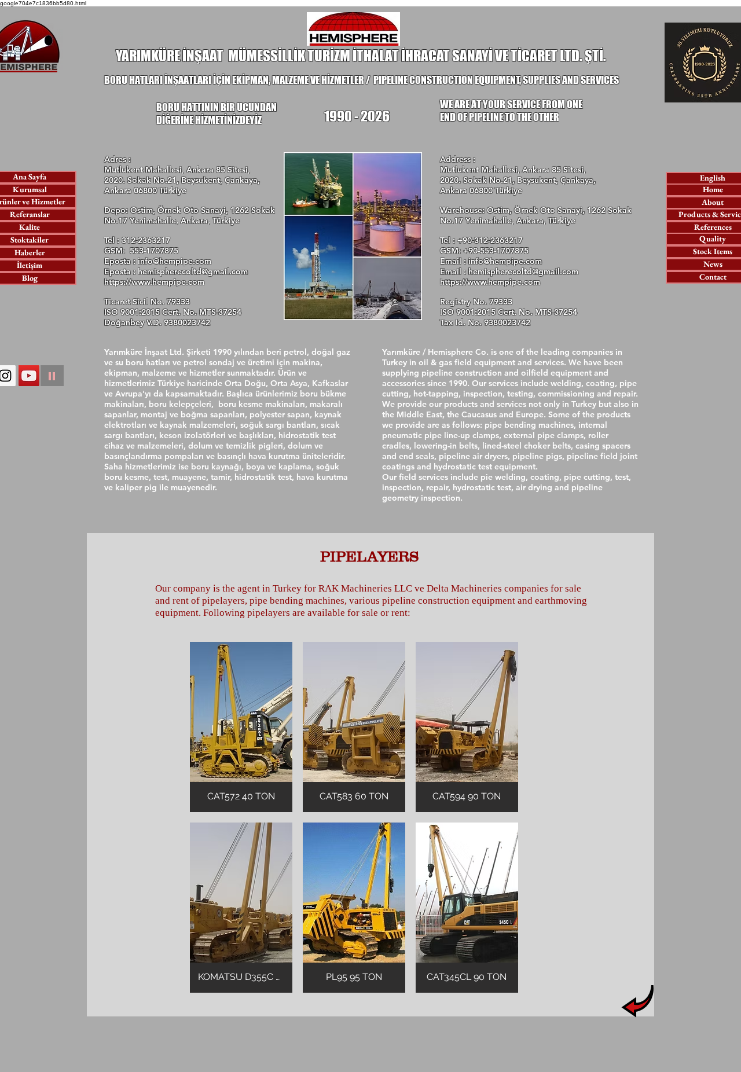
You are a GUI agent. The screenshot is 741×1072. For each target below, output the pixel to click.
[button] (241, 727)
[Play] (52, 375)
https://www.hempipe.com (154, 282)
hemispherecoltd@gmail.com (193, 271)
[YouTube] (29, 375)
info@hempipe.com (174, 261)
